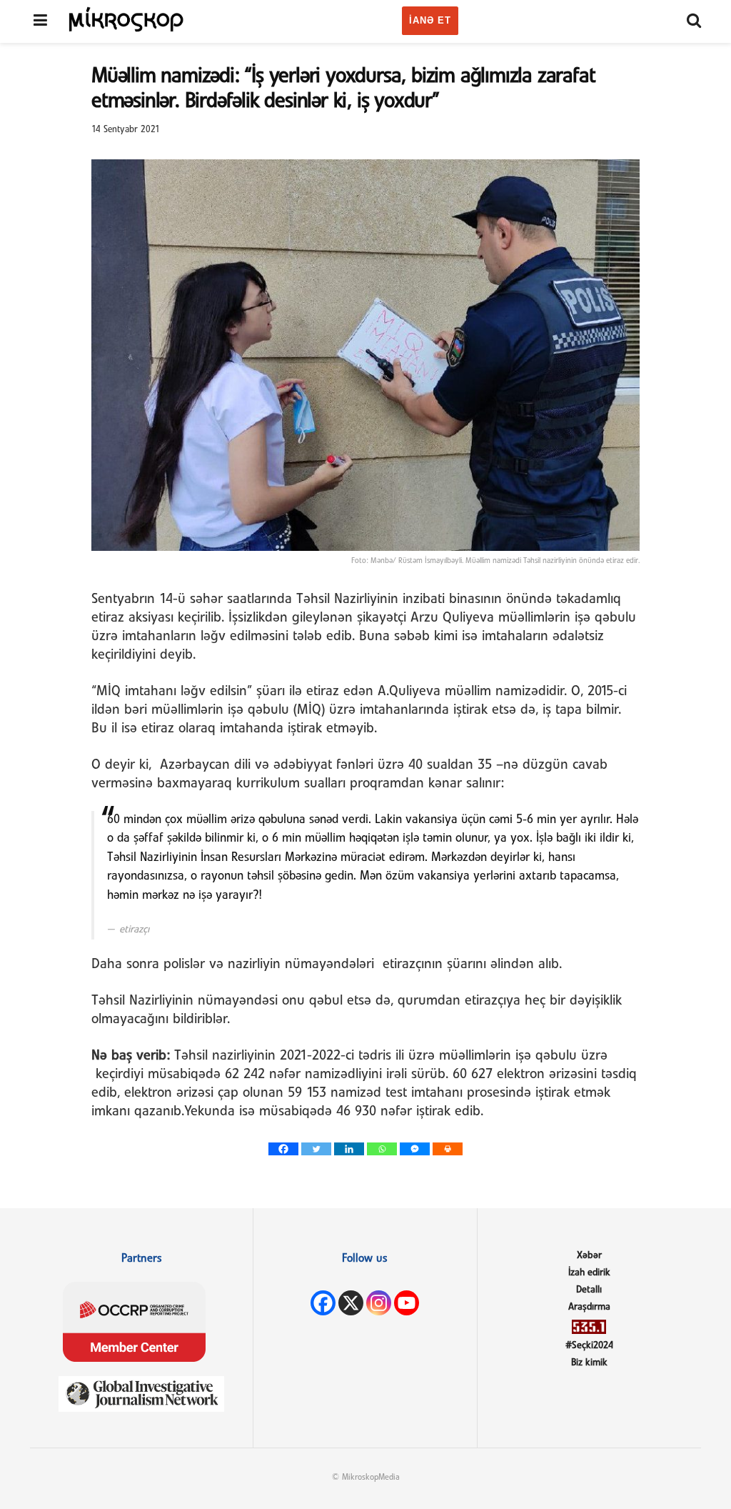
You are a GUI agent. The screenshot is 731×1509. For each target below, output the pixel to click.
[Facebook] (283, 1148)
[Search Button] (694, 21)
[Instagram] (378, 1302)
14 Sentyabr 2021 (125, 130)
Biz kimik (589, 1363)
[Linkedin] (349, 1148)
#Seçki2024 (589, 1345)
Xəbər (589, 1255)
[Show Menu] (40, 21)
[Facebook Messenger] (415, 1148)
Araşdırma (589, 1307)
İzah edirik (589, 1273)
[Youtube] (406, 1302)
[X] (350, 1302)
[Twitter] (316, 1148)
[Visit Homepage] (126, 18)
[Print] (448, 1148)
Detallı (589, 1290)
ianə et (430, 20)
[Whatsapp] (382, 1148)
